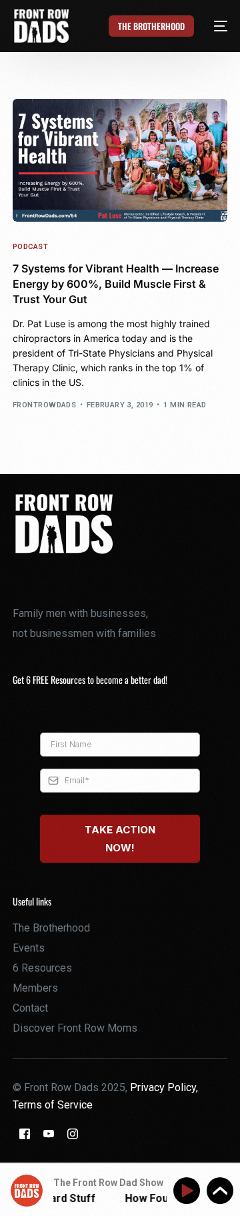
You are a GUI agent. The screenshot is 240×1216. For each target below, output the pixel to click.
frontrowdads (44, 405)
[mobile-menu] (213, 26)
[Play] (189, 1191)
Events (29, 948)
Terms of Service (53, 1104)
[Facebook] (25, 1133)
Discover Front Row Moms (75, 1028)
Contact (30, 1008)
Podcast (30, 246)
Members (35, 988)
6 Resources (42, 968)
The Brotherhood (51, 928)
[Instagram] (73, 1133)
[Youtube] (49, 1133)
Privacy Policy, (164, 1087)
